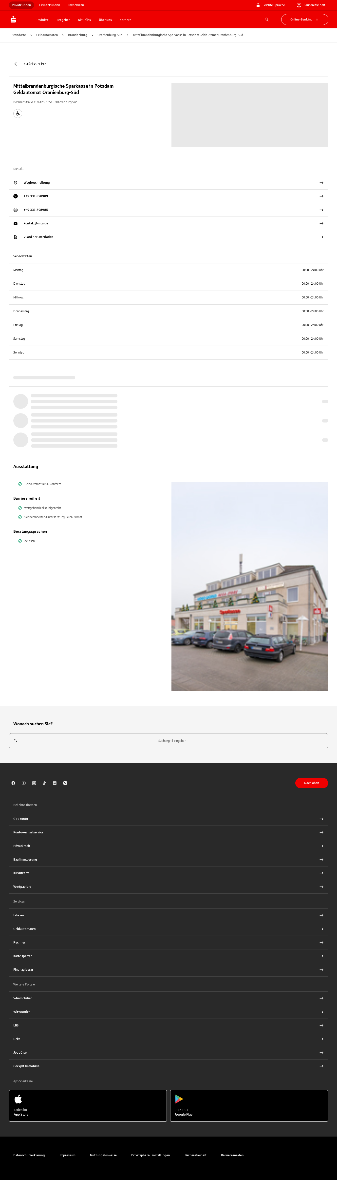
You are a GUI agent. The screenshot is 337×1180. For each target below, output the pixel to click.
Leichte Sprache (273, 5)
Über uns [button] (105, 20)
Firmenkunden (49, 5)
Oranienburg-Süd (109, 35)
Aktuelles (84, 20)
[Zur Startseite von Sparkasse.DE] (21, 19)
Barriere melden (232, 1155)
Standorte (19, 35)
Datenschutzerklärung (29, 1155)
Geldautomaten (47, 35)
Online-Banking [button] (301, 19)
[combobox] (168, 740)
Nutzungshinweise (103, 1155)
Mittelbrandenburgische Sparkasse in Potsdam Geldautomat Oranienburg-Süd (188, 35)
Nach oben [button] (311, 783)
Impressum (67, 1155)
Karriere (125, 20)
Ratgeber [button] (63, 20)
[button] (150, 1155)
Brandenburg (77, 35)
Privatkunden (21, 5)
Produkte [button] (42, 20)
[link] (13, 783)
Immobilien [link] (76, 5)
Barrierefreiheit (314, 5)
